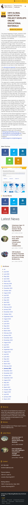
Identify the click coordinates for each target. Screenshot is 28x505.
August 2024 (7, 319)
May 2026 (6, 276)
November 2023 (8, 340)
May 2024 (6, 326)
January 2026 (7, 286)
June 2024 (6, 323)
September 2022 (8, 349)
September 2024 (8, 316)
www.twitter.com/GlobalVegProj (11, 135)
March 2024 (7, 330)
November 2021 (8, 373)
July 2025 (6, 295)
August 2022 (7, 352)
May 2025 (6, 300)
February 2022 (8, 366)
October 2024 (7, 314)
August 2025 (7, 293)
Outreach (11, 501)
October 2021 (7, 375)
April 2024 (6, 328)
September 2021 (8, 378)
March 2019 (7, 399)
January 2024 (7, 335)
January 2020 (7, 396)
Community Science (18, 500)
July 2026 (6, 271)
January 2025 (7, 309)
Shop (3, 503)
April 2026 (6, 279)
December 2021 (8, 371)
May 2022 (6, 359)
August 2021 (7, 380)
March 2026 (7, 281)
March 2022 (7, 363)
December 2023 (8, 338)
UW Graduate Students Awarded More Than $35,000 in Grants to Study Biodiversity (18, 255)
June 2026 (6, 274)
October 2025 (7, 290)
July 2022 (6, 354)
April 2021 (6, 385)
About (3, 500)
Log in (3, 498)
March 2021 (7, 387)
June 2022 (6, 356)
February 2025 (8, 307)
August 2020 (7, 392)
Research (9, 500)
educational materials (9, 67)
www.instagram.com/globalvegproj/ (12, 138)
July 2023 (6, 345)
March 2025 (7, 305)
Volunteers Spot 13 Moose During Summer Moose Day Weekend (18, 228)
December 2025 (8, 288)
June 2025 (6, 297)
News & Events (20, 501)
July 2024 (6, 321)
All (4, 269)
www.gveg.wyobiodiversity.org (11, 132)
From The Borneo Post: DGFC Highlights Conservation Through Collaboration (17, 241)
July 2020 (6, 394)
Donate (8, 503)
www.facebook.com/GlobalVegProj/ (12, 133)
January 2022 (7, 368)
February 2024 (8, 333)
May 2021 (6, 382)
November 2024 (8, 312)
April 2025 (6, 302)
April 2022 (6, 361)
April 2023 (6, 347)
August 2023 (7, 342)
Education (4, 501)
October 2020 (7, 389)
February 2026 (8, 283)
